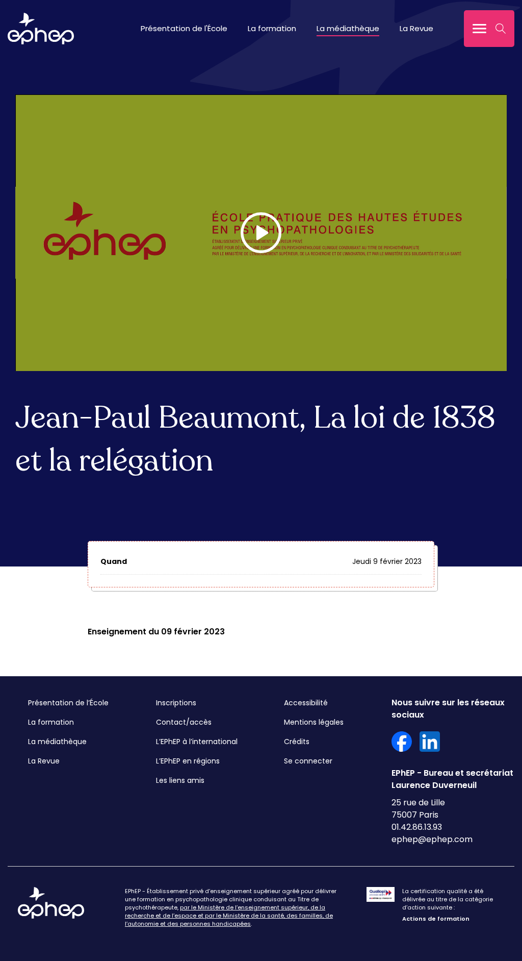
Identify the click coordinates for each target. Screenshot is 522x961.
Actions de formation (435, 919)
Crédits (296, 741)
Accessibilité (306, 703)
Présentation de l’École (68, 703)
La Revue (416, 28)
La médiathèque (348, 28)
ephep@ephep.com (432, 839)
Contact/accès (184, 722)
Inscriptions (176, 703)
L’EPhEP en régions (188, 761)
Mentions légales (314, 722)
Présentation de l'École (184, 28)
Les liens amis (180, 780)
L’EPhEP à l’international (197, 741)
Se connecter (308, 761)
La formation (272, 28)
